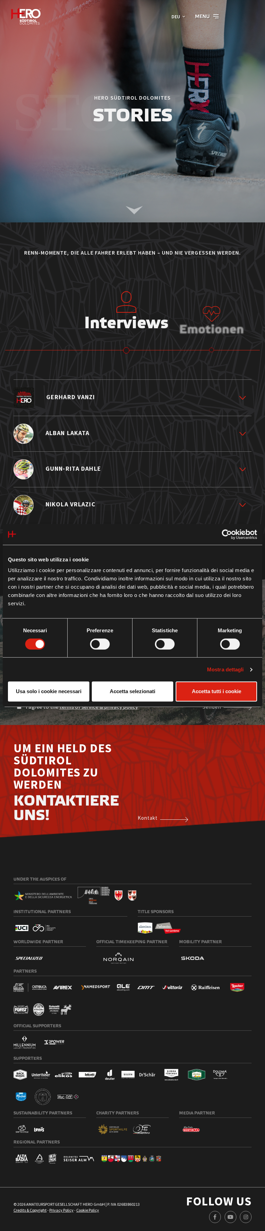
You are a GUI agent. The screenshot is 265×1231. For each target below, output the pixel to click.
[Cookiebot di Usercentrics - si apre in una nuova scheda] (227, 534)
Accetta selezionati (132, 691)
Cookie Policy (87, 1210)
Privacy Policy (61, 1210)
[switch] (100, 644)
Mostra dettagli (225, 669)
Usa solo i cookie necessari (48, 691)
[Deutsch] (26, 16)
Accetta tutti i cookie (216, 691)
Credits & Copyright (30, 1210)
